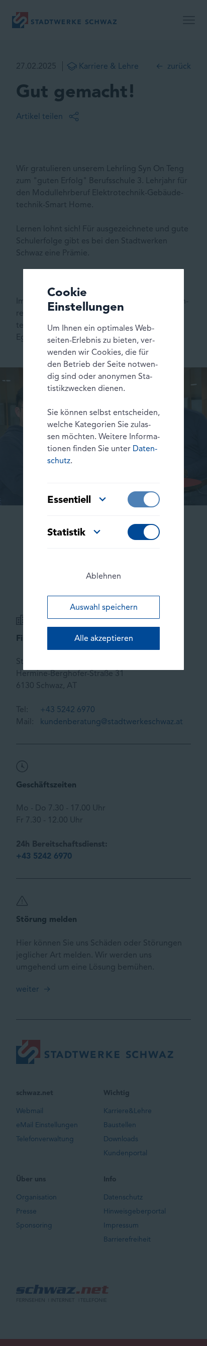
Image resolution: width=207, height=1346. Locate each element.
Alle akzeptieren (103, 638)
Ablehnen (103, 576)
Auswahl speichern (104, 607)
